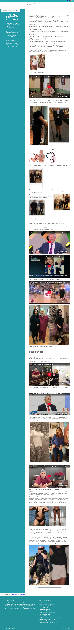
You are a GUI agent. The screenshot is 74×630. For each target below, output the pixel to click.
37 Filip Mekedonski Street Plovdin (51, 615)
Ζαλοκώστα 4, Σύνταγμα (49, 604)
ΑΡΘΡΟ (45, 227)
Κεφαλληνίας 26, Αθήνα (48, 610)
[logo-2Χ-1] (37, 4)
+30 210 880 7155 (19, 0)
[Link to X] (70, 4)
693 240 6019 (9, 0)
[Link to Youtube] (68, 4)
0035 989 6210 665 (49, 617)
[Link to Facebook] (65, 4)
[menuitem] (4, 8)
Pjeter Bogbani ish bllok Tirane (50, 620)
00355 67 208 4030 (49, 622)
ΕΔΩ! (52, 229)
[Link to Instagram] (67, 4)
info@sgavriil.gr (45, 607)
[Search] (70, 10)
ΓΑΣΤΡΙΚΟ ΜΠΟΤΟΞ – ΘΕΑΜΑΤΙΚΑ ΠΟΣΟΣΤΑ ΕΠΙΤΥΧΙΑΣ (49, 587)
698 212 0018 (48, 612)
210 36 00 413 (43, 605)
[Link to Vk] (72, 4)
